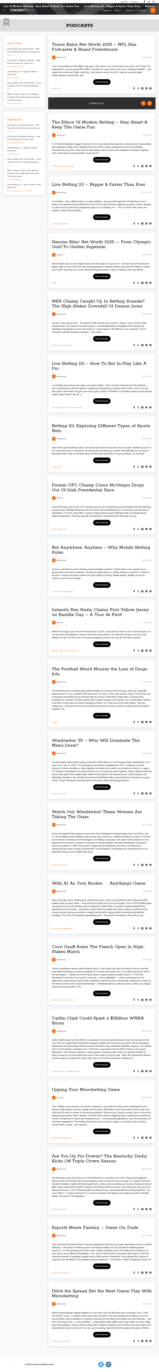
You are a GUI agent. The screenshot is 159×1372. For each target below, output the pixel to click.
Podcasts (142, 10)
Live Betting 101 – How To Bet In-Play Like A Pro (99, 366)
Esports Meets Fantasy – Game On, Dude (95, 1227)
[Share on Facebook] (134, 88)
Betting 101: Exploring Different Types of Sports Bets (101, 428)
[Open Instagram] (149, 103)
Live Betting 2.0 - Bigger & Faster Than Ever (88, 6)
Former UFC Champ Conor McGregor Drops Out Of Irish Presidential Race (98, 487)
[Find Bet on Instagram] (153, 1)
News (117, 10)
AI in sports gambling (62, 929)
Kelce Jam (10, 55)
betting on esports (60, 1273)
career (55, 722)
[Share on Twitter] (138, 88)
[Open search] (153, 10)
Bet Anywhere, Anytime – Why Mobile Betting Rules (101, 550)
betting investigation (14, 103)
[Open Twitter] (143, 103)
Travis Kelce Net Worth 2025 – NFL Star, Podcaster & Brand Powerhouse (94, 47)
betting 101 (57, 467)
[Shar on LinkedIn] (146, 88)
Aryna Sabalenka (60, 865)
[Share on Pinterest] (150, 88)
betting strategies (13, 78)
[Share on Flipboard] (142, 88)
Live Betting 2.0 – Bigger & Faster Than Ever (98, 184)
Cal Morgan (61, 135)
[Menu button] (4, 10)
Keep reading (101, 82)
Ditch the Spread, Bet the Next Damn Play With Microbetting (102, 1293)
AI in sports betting (61, 1138)
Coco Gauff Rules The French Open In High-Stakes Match (98, 949)
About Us (124, 2)
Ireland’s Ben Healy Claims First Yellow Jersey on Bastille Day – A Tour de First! (100, 612)
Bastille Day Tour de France (65, 651)
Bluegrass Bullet (59, 1209)
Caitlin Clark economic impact (66, 1071)
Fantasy (105, 10)
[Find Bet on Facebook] (144, 1)
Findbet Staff (61, 57)
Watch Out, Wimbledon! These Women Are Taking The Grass (97, 814)
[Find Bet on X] (149, 1)
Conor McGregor (59, 529)
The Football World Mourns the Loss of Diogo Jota (100, 671)
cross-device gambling (62, 592)
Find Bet (60, 255)
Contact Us (134, 2)
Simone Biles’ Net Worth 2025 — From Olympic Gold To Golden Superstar (101, 244)
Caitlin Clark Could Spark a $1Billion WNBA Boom (98, 1020)
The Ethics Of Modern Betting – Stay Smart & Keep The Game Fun (99, 124)
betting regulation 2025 (15, 66)
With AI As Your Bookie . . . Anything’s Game (98, 883)
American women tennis (63, 1000)
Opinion (128, 10)
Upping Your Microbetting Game (86, 1089)
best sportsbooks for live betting (19, 191)
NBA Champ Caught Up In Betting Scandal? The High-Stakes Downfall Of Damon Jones (23, 97)
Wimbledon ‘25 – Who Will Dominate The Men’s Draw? (96, 743)
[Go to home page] (22, 10)
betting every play (61, 1341)
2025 (9, 89)
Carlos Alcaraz (59, 794)
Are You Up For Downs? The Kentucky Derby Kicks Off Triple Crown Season (99, 1158)
